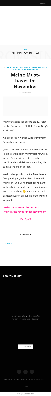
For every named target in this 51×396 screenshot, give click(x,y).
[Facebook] (19, 372)
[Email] (45, 243)
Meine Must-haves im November (25, 80)
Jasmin (9, 243)
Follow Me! (26, 346)
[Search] (38, 3)
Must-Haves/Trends (31, 69)
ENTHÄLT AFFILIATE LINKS (22, 67)
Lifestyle (17, 69)
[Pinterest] (42, 243)
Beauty (8, 67)
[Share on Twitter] (39, 243)
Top (26, 387)
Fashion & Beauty (40, 67)
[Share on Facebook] (36, 243)
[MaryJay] (25, 25)
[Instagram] (25, 372)
